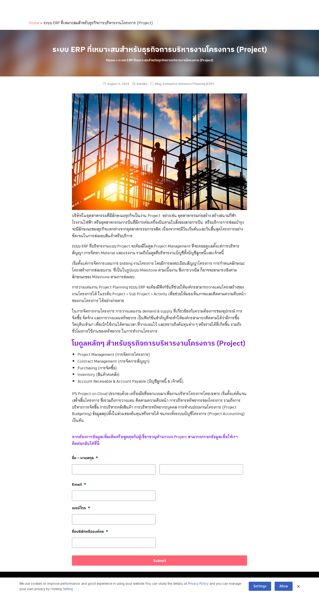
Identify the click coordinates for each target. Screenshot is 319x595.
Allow (283, 586)
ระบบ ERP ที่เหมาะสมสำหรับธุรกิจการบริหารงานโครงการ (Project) (159, 49)
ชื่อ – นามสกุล (85, 457)
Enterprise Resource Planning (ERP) (188, 84)
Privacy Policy (198, 583)
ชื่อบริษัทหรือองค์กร (90, 531)
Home (34, 22)
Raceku (142, 84)
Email (79, 484)
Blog (158, 84)
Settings (259, 586)
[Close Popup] (298, 586)
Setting (68, 589)
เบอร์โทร (81, 508)
